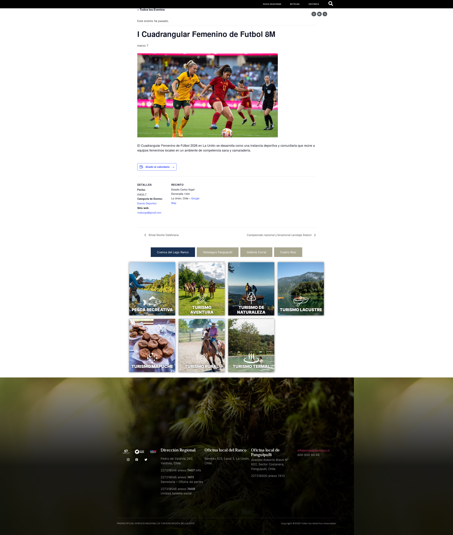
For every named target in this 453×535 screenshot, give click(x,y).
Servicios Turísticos (209, 24)
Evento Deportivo (147, 203)
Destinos (314, 4)
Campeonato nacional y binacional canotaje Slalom (279, 235)
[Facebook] (319, 14)
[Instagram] (313, 14)
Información (276, 24)
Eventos (323, 24)
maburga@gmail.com (149, 212)
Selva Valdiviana (272, 4)
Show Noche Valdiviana (163, 235)
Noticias (295, 4)
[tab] (173, 252)
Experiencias (174, 24)
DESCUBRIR (152, 315)
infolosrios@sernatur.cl (313, 450)
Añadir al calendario (157, 167)
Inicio (128, 24)
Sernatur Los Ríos (243, 24)
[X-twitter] (325, 14)
